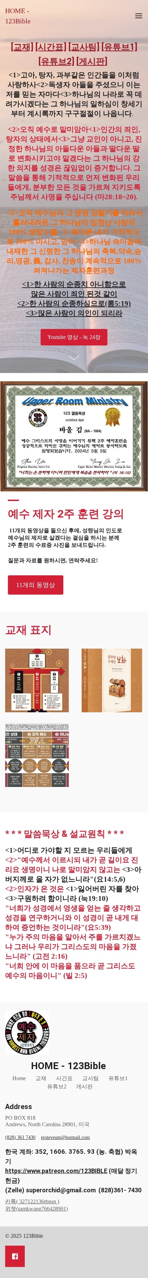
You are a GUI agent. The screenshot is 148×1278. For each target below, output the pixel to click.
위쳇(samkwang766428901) (36, 1209)
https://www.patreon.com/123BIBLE (56, 1170)
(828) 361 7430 (20, 1137)
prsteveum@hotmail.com (65, 1137)
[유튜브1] (119, 47)
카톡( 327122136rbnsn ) (32, 1201)
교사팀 (90, 1078)
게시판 (84, 1086)
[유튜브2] (56, 61)
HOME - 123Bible (18, 16)
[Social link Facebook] (15, 1256)
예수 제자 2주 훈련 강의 (66, 513)
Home (19, 1078)
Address (18, 1107)
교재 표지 (28, 629)
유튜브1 (118, 1078)
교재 (40, 1078)
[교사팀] (83, 47)
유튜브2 (56, 1086)
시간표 (64, 1078)
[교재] (22, 47)
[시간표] (50, 47)
